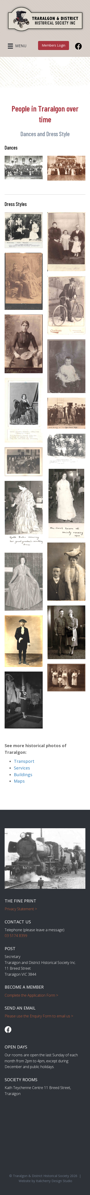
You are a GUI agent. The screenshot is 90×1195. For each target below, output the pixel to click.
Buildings (23, 774)
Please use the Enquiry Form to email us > (39, 1016)
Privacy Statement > (21, 908)
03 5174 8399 (16, 935)
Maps (19, 781)
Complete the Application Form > (31, 995)
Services (22, 768)
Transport (24, 761)
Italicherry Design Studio (54, 1181)
